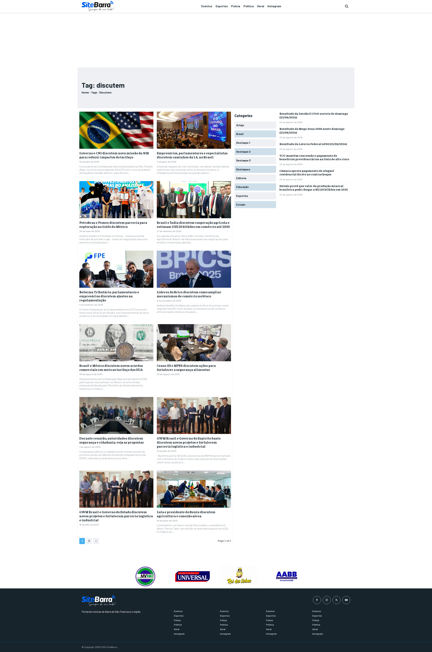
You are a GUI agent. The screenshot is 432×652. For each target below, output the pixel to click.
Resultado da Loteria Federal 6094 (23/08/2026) (313, 144)
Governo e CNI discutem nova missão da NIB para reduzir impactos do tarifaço (114, 155)
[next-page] (96, 541)
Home (85, 92)
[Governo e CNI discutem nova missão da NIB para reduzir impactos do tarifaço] (116, 130)
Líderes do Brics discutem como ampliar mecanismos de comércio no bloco (189, 294)
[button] (346, 6)
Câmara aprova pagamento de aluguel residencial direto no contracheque (306, 172)
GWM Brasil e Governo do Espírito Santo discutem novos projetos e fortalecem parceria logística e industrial (189, 442)
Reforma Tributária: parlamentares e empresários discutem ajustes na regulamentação (109, 296)
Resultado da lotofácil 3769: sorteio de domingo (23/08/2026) (313, 115)
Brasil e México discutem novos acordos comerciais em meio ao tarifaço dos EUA (111, 367)
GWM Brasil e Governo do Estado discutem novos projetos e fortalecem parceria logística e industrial (116, 516)
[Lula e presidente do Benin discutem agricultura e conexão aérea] (194, 489)
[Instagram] (327, 600)
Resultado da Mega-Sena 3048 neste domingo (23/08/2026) (311, 130)
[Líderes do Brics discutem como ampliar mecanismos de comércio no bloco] (194, 269)
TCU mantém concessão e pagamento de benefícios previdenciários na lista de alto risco (314, 157)
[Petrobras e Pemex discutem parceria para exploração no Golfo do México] (116, 199)
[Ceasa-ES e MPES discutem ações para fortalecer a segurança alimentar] (194, 342)
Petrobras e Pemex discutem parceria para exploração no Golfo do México (113, 224)
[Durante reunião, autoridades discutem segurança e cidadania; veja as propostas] (116, 415)
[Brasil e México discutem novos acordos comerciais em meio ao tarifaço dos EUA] (116, 342)
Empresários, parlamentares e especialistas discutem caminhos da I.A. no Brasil (192, 155)
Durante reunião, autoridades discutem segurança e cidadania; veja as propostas (111, 440)
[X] (336, 600)
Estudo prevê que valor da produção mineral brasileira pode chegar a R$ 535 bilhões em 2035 (313, 187)
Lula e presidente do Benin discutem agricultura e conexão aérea (186, 514)
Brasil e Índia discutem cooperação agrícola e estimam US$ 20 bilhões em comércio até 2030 (193, 224)
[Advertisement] (216, 38)
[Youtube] (346, 600)
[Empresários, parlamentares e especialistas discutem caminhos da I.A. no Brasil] (194, 130)
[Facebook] (317, 600)
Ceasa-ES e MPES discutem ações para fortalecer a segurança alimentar (186, 367)
